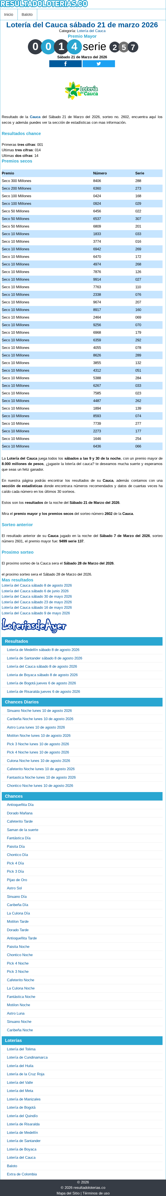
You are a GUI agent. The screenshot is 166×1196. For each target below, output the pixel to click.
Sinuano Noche (19, 1022)
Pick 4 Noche (18, 963)
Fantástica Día (18, 838)
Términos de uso (96, 1193)
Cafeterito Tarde (20, 821)
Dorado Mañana (19, 813)
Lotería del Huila (20, 1066)
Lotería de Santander (24, 1141)
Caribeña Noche (20, 1030)
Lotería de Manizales (24, 1099)
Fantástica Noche (21, 997)
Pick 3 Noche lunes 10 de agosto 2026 (38, 744)
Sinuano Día (17, 897)
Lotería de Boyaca (21, 1149)
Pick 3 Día (15, 871)
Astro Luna (15, 1013)
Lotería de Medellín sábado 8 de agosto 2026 (43, 650)
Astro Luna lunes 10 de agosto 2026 (36, 727)
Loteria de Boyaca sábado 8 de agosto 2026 (42, 675)
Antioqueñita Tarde (22, 938)
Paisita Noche (18, 947)
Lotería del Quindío (22, 1116)
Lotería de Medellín (22, 1133)
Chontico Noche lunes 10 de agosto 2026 (40, 786)
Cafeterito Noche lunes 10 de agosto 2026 (41, 769)
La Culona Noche (21, 988)
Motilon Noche (18, 1005)
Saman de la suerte (22, 830)
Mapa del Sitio (68, 1193)
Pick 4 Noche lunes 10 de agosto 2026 (38, 752)
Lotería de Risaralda (23, 1124)
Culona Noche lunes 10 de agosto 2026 (38, 761)
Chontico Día (17, 855)
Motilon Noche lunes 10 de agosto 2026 (38, 736)
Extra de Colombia (22, 1174)
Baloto (27, 14)
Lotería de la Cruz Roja (25, 1074)
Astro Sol (14, 888)
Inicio (8, 14)
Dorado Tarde (18, 930)
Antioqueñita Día (20, 805)
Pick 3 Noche (18, 972)
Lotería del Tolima (21, 1049)
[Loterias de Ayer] (34, 632)
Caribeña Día (17, 905)
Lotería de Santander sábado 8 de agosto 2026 (44, 658)
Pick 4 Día (15, 863)
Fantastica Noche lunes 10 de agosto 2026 (41, 777)
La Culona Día (18, 913)
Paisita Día (16, 847)
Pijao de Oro (17, 880)
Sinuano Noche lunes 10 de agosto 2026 (39, 711)
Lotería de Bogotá (21, 1107)
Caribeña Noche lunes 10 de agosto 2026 (40, 719)
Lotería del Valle (20, 1082)
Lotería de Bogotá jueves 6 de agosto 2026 (41, 683)
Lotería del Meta (20, 1091)
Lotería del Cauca (91, 31)
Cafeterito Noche (20, 980)
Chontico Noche (20, 955)
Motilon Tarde (18, 921)
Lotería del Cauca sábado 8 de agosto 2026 (42, 666)
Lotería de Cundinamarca (27, 1057)
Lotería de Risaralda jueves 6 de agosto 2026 (43, 692)
